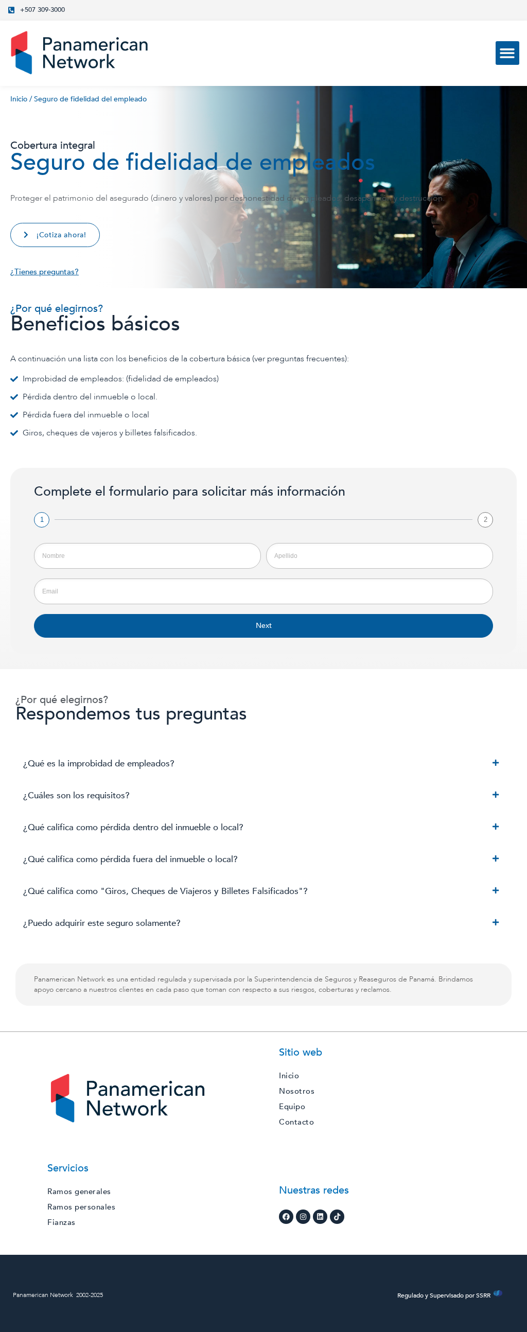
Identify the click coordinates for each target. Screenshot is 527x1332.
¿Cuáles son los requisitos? (76, 795)
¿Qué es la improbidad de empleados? (98, 763)
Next (264, 625)
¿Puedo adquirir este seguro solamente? (102, 923)
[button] (508, 53)
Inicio (18, 99)
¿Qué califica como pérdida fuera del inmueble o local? (130, 859)
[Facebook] (286, 1217)
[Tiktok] (337, 1217)
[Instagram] (303, 1217)
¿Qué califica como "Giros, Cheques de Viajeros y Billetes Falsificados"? (165, 891)
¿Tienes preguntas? (44, 272)
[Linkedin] (320, 1217)
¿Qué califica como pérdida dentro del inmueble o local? (133, 827)
